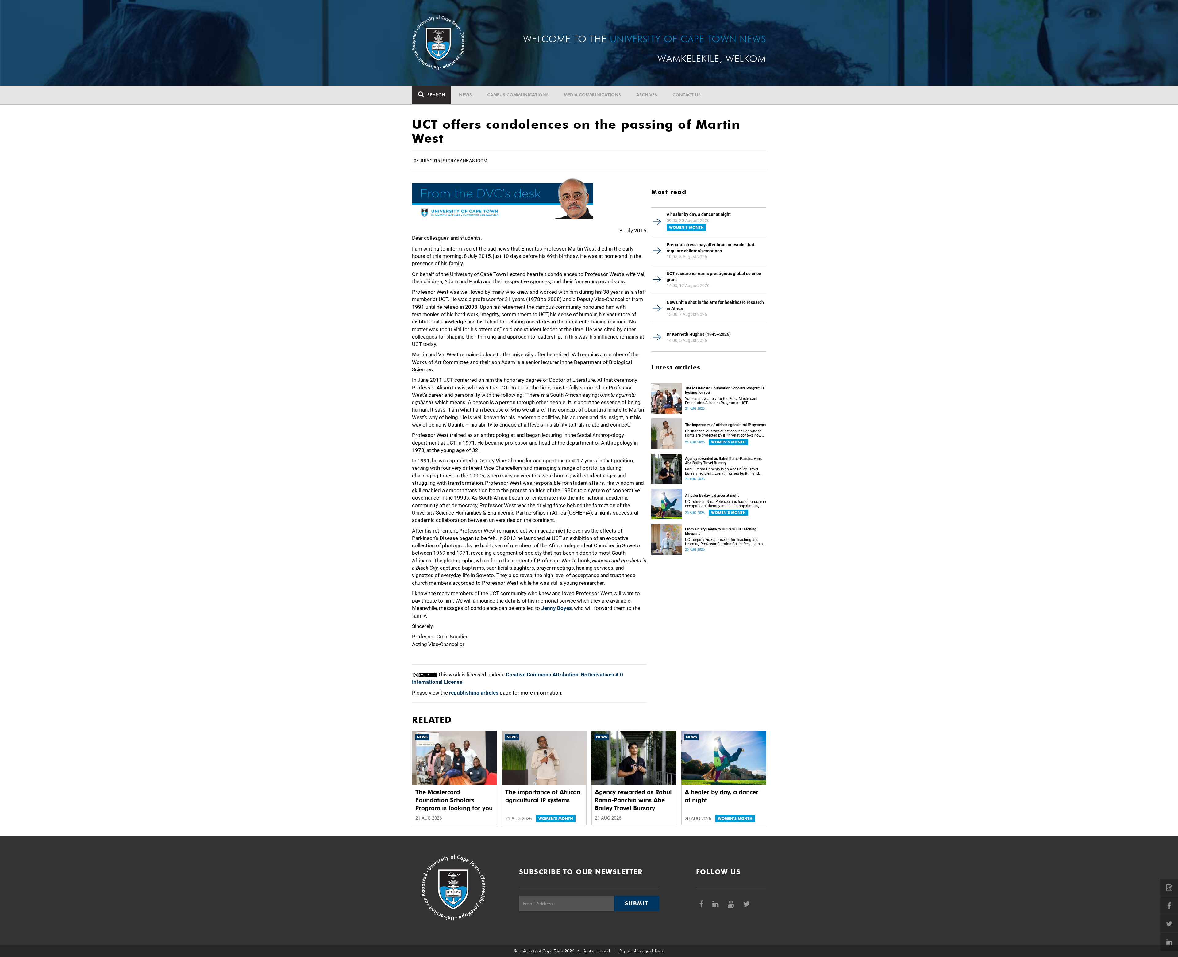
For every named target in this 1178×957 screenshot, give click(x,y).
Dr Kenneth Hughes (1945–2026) (699, 334)
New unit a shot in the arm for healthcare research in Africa (715, 305)
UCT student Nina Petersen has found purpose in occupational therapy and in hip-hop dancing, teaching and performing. (725, 504)
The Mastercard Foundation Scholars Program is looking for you (724, 390)
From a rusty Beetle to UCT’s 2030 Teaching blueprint (720, 531)
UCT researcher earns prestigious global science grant (714, 276)
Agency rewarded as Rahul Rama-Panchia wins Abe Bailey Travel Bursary (723, 461)
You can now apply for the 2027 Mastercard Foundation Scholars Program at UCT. (721, 400)
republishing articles (474, 693)
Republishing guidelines (641, 950)
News (465, 94)
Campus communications (518, 94)
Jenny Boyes (556, 608)
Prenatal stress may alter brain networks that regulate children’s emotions (710, 247)
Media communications (592, 94)
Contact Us (686, 94)
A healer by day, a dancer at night (699, 214)
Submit (636, 903)
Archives (646, 94)
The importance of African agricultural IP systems (725, 425)
